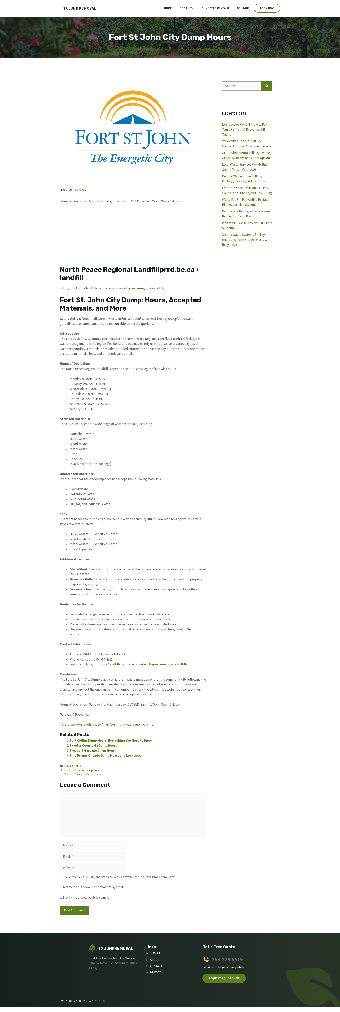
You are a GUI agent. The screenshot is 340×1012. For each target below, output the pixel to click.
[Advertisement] (133, 236)
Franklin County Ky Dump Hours (82, 774)
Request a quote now (224, 978)
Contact (243, 8)
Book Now (187, 8)
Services (156, 953)
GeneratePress (97, 1001)
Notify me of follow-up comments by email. (93, 887)
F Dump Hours (72, 766)
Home (168, 8)
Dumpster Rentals (215, 8)
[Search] (266, 86)
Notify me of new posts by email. (86, 897)
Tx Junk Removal (79, 8)
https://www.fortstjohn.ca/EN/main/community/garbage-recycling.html (110, 724)
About (154, 960)
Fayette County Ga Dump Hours (93, 745)
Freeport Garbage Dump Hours (93, 750)
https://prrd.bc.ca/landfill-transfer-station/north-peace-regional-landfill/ (112, 288)
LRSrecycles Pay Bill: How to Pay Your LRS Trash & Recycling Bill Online (244, 129)
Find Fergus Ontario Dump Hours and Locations (105, 755)
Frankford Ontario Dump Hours (82, 770)
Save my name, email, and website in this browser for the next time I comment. (119, 877)
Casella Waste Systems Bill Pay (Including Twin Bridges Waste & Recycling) (244, 239)
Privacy (155, 972)
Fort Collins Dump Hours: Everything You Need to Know (111, 740)
